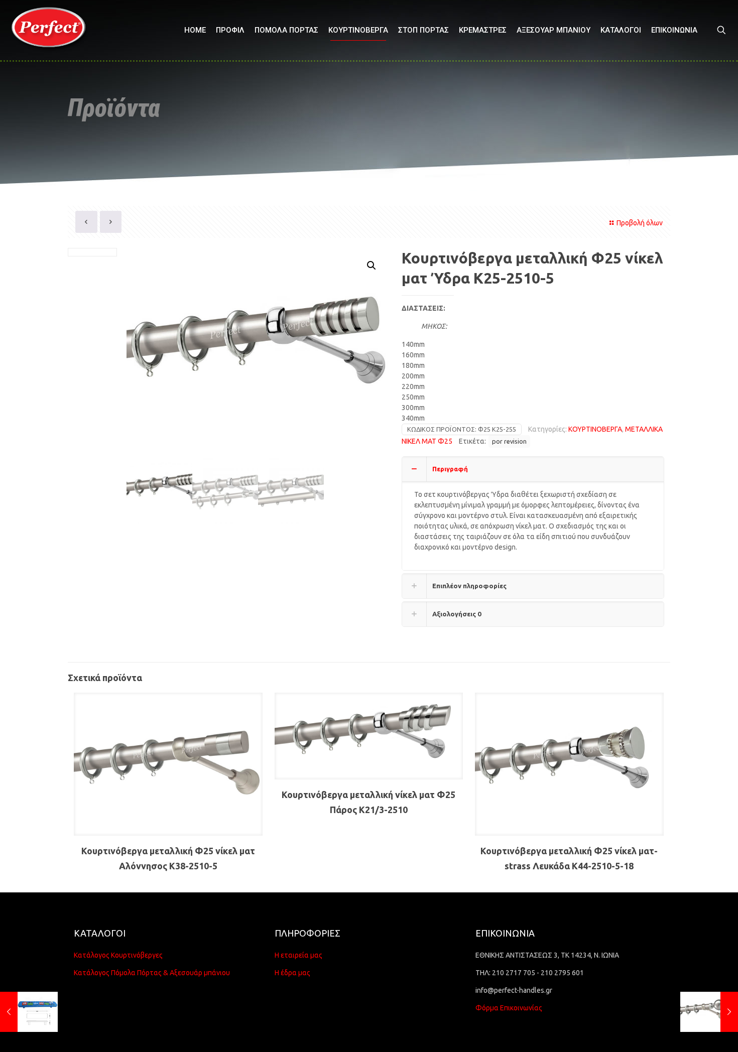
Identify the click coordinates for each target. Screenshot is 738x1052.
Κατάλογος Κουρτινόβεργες (118, 955)
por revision (509, 441)
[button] (372, 265)
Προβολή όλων (640, 223)
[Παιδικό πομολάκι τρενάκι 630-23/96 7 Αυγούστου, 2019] (29, 1012)
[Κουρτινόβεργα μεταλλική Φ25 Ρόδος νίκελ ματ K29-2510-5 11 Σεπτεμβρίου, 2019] (709, 1012)
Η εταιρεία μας (298, 955)
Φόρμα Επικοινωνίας (508, 1008)
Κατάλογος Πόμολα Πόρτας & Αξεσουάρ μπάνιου (152, 973)
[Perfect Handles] (51, 30)
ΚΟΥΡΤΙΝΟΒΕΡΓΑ (595, 429)
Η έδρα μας (292, 973)
